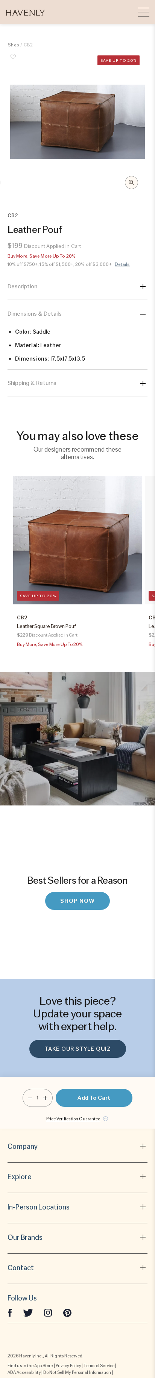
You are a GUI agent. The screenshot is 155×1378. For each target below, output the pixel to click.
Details (122, 264)
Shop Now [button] (77, 901)
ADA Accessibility (24, 1372)
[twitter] (28, 1312)
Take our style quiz (77, 1048)
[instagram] (48, 1312)
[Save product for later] (13, 61)
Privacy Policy (68, 1365)
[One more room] (45, 1097)
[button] (25, 11)
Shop (13, 45)
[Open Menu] (143, 12)
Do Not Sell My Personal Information (77, 1372)
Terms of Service (99, 1365)
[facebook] (10, 1312)
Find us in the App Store (30, 1365)
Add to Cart (94, 1098)
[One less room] (30, 1098)
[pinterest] (67, 1312)
